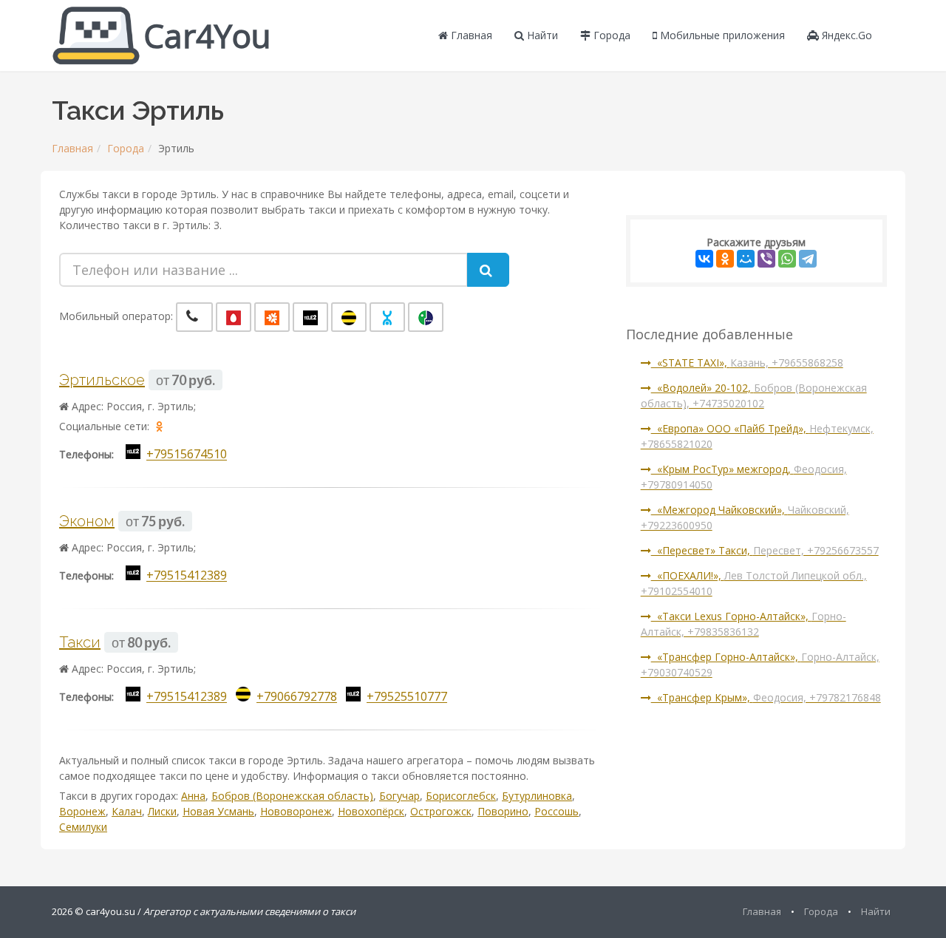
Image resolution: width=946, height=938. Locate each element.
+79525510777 (407, 697)
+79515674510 (186, 454)
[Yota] (387, 317)
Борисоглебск (461, 796)
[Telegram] (808, 259)
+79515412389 (186, 576)
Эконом (87, 521)
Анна (193, 796)
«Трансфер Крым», (766, 697)
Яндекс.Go (845, 35)
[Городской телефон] (194, 317)
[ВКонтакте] (704, 259)
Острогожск (441, 811)
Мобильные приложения (721, 35)
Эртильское (102, 380)
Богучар (399, 796)
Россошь (556, 811)
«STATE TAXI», (747, 363)
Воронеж (82, 811)
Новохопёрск (371, 811)
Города (610, 35)
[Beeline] (349, 317)
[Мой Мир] (746, 259)
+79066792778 (296, 697)
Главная (470, 35)
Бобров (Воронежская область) (292, 796)
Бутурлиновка (537, 796)
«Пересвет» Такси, (765, 550)
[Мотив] (272, 317)
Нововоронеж (296, 811)
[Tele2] (310, 317)
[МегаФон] (425, 317)
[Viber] (766, 259)
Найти (541, 35)
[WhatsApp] (787, 259)
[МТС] (233, 317)
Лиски (162, 811)
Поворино (502, 811)
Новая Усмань (218, 811)
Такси (80, 642)
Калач (127, 811)
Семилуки (83, 827)
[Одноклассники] (725, 259)
